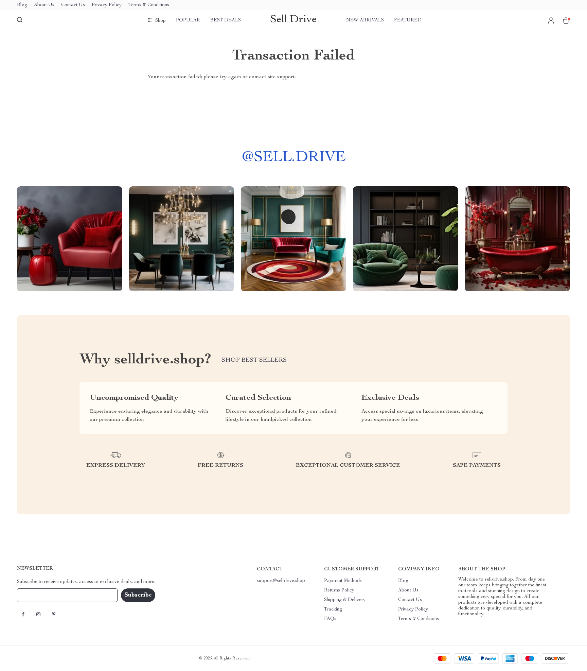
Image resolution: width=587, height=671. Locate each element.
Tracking (333, 609)
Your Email (35, 595)
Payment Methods (343, 581)
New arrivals (365, 20)
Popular (188, 20)
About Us (44, 5)
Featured (408, 20)
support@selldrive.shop (281, 581)
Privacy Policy (107, 5)
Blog (22, 5)
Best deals (225, 20)
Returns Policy (339, 590)
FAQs (330, 619)
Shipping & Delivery (345, 600)
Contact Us (73, 5)
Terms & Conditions (148, 5)
